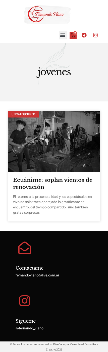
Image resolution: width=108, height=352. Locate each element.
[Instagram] (95, 35)
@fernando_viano (29, 328)
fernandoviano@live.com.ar (37, 275)
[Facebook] (84, 35)
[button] (63, 35)
